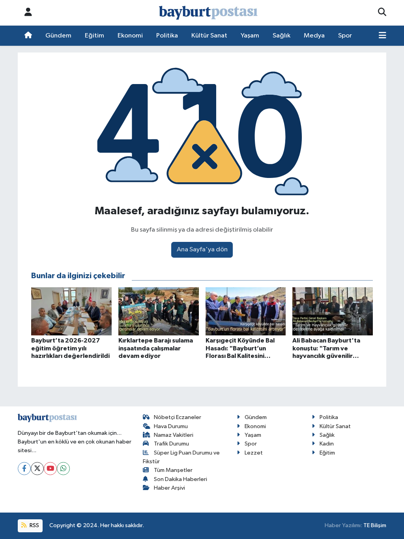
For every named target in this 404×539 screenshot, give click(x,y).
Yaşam (250, 35)
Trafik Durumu (171, 444)
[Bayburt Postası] (208, 13)
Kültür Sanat (209, 35)
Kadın (327, 444)
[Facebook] (24, 468)
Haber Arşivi (169, 488)
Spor (345, 35)
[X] (37, 468)
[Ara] (382, 12)
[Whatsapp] (63, 468)
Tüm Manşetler (173, 470)
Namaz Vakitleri (173, 435)
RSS (33, 525)
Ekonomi (130, 35)
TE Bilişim (374, 525)
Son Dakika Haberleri (180, 479)
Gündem (58, 35)
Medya (314, 35)
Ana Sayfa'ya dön (202, 249)
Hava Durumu (171, 426)
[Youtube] (50, 468)
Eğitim (94, 35)
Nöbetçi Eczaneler (177, 417)
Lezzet (254, 453)
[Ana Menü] (382, 36)
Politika (167, 35)
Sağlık (281, 35)
